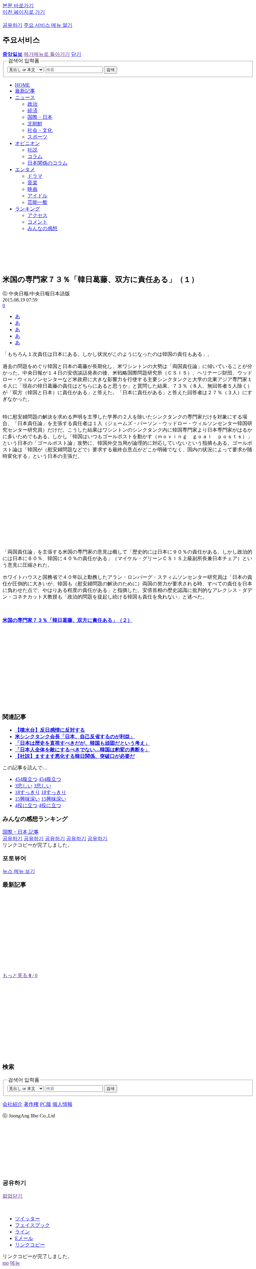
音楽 (32, 182)
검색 (110, 69)
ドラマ (34, 176)
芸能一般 (37, 202)
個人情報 (62, 1104)
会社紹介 (12, 1104)
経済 (32, 110)
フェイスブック (32, 1225)
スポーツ (37, 136)
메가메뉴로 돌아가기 (47, 54)
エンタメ (25, 169)
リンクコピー (30, 1244)
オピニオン (27, 143)
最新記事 (25, 91)
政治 (32, 104)
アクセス (37, 215)
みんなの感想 (42, 228)
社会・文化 (39, 130)
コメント (37, 222)
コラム (34, 156)
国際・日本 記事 (20, 832)
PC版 (45, 1104)
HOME (22, 85)
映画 (32, 189)
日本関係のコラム (47, 163)
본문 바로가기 (18, 5)
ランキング (27, 208)
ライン (22, 1231)
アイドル (37, 195)
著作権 (31, 1104)
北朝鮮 (34, 123)
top (5, 1263)
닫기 (76, 54)
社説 (32, 150)
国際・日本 (39, 117)
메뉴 (15, 1263)
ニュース (25, 97)
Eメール (24, 1238)
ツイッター (27, 1218)
